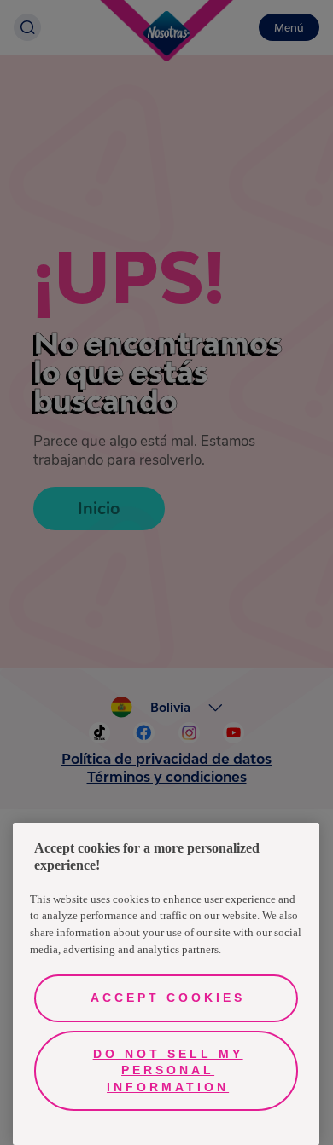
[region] (166, 984)
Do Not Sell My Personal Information (168, 1070)
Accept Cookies (168, 997)
